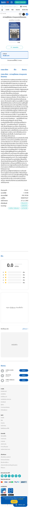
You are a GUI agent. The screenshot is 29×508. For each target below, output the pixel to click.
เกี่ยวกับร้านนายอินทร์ (6, 457)
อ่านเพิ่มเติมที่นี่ (20, 499)
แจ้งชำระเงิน (3, 444)
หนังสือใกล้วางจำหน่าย (6, 399)
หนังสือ (7, 9)
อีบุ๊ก (12, 9)
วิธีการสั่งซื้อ (3, 436)
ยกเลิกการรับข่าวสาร (5, 449)
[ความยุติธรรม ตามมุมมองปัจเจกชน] (23, 14)
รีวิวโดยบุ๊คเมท (4, 410)
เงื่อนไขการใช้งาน (5, 462)
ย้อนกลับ (4, 13)
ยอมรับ (14, 501)
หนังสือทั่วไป (24, 206)
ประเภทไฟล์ (4, 195)
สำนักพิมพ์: (4, 203)
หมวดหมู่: (3, 206)
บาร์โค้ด (3, 198)
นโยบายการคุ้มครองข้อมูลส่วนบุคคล (9, 465)
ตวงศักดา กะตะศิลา (14, 20)
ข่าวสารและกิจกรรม (5, 407)
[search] (2, 6)
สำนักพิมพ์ (3, 402)
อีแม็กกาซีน (25, 9)
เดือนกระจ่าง (24, 203)
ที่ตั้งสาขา (3, 468)
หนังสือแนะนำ (4, 397)
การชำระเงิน (3, 439)
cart (12, 2)
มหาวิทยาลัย (24, 208)
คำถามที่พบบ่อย (4, 447)
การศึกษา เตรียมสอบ (14, 208)
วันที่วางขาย (4, 201)
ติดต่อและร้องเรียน (5, 460)
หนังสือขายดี (4, 391)
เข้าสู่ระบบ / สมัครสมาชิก (20, 2)
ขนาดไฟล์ (3, 193)
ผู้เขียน (2, 405)
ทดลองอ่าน (15, 47)
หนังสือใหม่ (3, 394)
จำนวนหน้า (4, 190)
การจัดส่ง (3, 441)
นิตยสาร (18, 9)
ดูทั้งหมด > (25, 329)
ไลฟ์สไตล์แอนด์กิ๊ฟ (5, 428)
